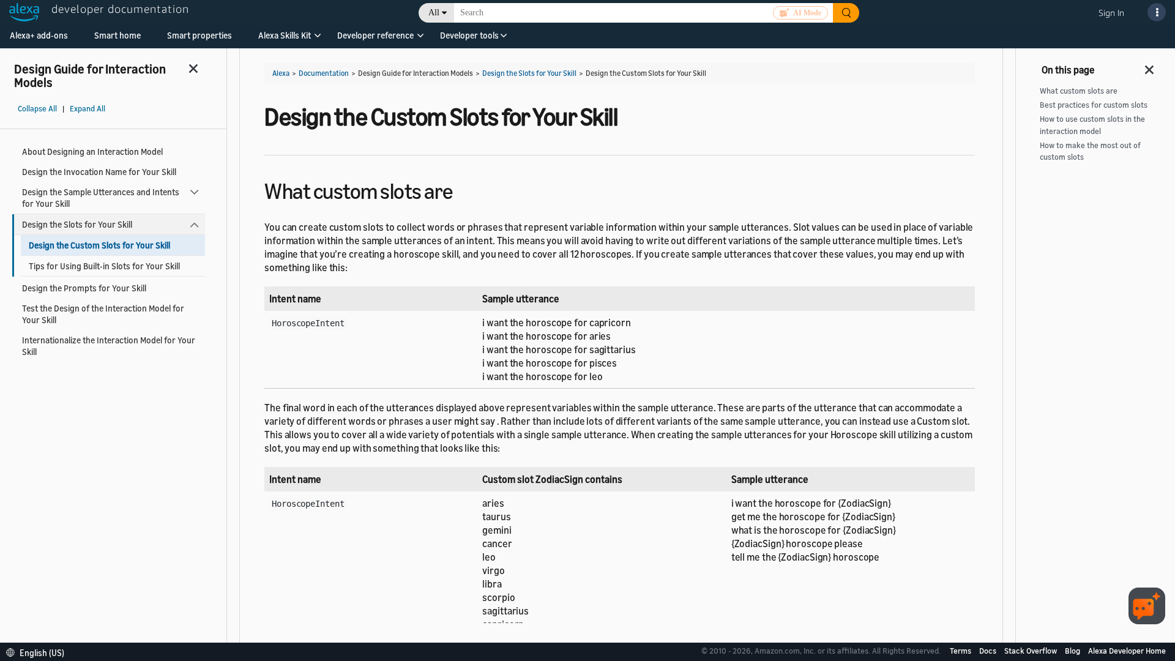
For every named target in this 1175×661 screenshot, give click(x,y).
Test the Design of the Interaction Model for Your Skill (103, 314)
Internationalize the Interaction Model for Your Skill (108, 346)
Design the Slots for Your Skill (77, 224)
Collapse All (37, 108)
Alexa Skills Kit (284, 35)
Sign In (1111, 12)
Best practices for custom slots (1093, 105)
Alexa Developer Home (1127, 650)
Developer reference (375, 35)
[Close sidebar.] (194, 68)
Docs (988, 650)
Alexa (280, 73)
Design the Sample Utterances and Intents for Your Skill (100, 198)
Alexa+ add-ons (39, 35)
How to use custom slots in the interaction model (1092, 124)
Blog (1073, 650)
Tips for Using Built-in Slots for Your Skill (104, 266)
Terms (961, 650)
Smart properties (199, 35)
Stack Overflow (1031, 650)
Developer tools (469, 35)
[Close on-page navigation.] (1150, 66)
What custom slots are (1078, 90)
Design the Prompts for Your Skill (84, 288)
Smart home (117, 35)
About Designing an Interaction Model (92, 151)
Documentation (324, 73)
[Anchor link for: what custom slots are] (463, 189)
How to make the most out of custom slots (1090, 151)
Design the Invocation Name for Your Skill (99, 171)
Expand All (87, 108)
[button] (284, 39)
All (433, 12)
